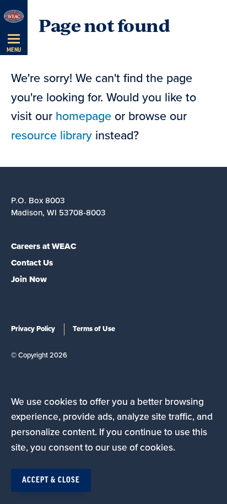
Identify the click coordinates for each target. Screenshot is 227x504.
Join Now (29, 279)
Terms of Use (94, 328)
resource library (51, 135)
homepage (83, 116)
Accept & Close (51, 480)
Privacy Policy (33, 328)
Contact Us (32, 263)
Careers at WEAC (43, 246)
